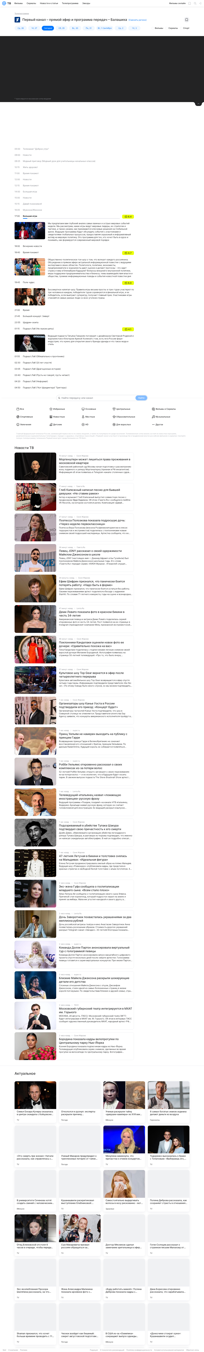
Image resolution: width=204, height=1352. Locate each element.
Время (26, 310)
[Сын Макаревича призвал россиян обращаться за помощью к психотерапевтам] (80, 1235)
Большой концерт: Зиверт (36, 316)
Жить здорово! (30, 167)
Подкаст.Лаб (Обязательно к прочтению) (43, 356)
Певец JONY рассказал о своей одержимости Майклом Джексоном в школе (90, 552)
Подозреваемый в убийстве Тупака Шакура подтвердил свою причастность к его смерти (90, 827)
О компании (13, 1350)
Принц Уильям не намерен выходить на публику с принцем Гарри (93, 735)
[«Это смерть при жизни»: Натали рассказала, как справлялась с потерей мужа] (35, 1146)
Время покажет (31, 173)
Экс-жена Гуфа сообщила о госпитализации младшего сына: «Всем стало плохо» (89, 888)
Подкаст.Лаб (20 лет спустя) (37, 362)
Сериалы (173, 28)
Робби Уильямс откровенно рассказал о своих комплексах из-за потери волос (90, 766)
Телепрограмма (22, 13)
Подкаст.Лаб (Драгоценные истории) (42, 369)
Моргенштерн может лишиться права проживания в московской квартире (94, 461)
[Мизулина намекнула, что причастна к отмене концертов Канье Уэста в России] (124, 1146)
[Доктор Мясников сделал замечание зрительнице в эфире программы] (124, 1235)
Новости (27, 155)
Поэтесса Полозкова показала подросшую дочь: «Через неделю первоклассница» (92, 522)
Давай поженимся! (32, 203)
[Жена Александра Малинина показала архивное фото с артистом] (80, 1279)
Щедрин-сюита (30, 322)
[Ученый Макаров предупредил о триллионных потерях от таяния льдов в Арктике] (80, 1146)
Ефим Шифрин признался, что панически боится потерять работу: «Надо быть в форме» (92, 583)
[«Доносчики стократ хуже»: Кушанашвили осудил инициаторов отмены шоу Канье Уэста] (168, 1324)
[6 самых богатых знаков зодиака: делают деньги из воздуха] (168, 1102)
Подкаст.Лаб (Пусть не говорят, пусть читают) (46, 375)
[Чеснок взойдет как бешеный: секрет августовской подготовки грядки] (80, 1324)
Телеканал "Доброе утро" (36, 149)
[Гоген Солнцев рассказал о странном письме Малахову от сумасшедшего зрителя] (168, 1235)
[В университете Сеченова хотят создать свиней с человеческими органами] (35, 1191)
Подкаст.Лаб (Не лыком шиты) (38, 328)
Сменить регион (137, 20)
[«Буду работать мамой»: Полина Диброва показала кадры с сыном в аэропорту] (124, 1279)
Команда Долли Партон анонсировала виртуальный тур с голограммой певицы (94, 949)
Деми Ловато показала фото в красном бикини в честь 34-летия (91, 613)
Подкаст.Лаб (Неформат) (35, 381)
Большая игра (30, 191)
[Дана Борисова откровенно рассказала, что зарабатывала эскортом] (168, 1279)
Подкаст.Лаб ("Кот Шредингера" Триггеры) (44, 387)
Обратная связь (192, 1350)
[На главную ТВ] (8, 3)
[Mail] (4, 3)
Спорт (186, 28)
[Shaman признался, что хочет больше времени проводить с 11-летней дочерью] (35, 1324)
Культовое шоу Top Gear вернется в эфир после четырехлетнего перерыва (91, 674)
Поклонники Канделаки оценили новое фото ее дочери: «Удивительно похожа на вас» (91, 644)
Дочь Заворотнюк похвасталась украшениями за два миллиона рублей (95, 918)
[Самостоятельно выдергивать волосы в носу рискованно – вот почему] (124, 1191)
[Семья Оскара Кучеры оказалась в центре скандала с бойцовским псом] (35, 1102)
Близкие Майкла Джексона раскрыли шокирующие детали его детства (94, 979)
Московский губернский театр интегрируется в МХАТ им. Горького (95, 1010)
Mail (4, 1350)
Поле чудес (29, 282)
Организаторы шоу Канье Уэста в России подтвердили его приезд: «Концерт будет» (88, 705)
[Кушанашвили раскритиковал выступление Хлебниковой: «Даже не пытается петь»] (80, 1191)
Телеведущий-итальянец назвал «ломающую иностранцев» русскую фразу (90, 796)
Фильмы (159, 28)
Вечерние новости (32, 246)
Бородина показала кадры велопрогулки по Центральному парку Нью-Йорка (89, 1040)
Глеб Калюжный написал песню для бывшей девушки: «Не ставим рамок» (89, 491)
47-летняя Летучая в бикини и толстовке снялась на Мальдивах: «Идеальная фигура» (93, 857)
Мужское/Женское (32, 210)
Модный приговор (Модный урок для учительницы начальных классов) (59, 161)
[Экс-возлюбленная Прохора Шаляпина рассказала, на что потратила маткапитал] (35, 1279)
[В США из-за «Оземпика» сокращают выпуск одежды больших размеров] (124, 1324)
